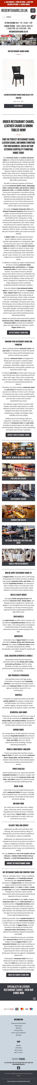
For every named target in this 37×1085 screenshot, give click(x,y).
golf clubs (8, 889)
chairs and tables (12, 740)
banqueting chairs (9, 267)
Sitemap (18, 1035)
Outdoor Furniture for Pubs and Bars (18, 541)
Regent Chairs (10, 237)
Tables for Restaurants (18, 563)
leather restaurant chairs (23, 321)
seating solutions (9, 701)
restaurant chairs (12, 158)
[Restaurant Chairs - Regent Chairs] (14, 10)
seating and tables (13, 792)
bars (26, 887)
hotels (32, 887)
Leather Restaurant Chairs (19, 1081)
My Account (18, 1050)
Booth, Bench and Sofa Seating (18, 457)
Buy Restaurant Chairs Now (18, 332)
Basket (18, 1045)
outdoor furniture (23, 190)
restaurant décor (12, 939)
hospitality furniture (16, 583)
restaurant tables (13, 188)
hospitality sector (8, 887)
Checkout (18, 1048)
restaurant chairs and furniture (15, 930)
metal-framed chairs (26, 921)
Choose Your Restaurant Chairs (18, 435)
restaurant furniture (24, 880)
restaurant (11, 878)
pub (25, 899)
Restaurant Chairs (18, 499)
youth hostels (9, 620)
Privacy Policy (18, 1030)
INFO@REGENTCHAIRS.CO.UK (18, 31)
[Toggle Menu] (33, 10)
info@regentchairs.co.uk (20, 1064)
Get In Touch (18, 1052)
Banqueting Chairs (18, 520)
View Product (18, 106)
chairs (13, 963)
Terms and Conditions (18, 1033)
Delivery (18, 1028)
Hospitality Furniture (27, 1081)
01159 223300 (10, 23)
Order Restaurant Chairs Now (18, 975)
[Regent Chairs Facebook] (18, 1068)
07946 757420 (9, 26)
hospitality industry (26, 878)
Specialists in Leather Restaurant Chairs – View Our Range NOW (18, 990)
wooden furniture (26, 918)
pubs (20, 887)
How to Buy (18, 1026)
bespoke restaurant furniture (13, 211)
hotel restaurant (25, 902)
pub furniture (24, 188)
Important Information (18, 1023)
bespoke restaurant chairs (21, 209)
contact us (11, 853)
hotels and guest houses (20, 598)
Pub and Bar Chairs (18, 478)
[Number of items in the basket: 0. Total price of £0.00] (33, 17)
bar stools (14, 899)
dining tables (26, 601)
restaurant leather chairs (17, 186)
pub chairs (6, 351)
